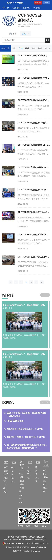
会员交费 (14, 477)
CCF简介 (46, 470)
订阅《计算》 (22, 501)
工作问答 (30, 474)
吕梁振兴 (6, 488)
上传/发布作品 (22, 494)
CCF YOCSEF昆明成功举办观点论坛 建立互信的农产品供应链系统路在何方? (34, 55)
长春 (34, 48)
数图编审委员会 (22, 491)
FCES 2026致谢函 (15, 420)
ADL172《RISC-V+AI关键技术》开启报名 (26, 437)
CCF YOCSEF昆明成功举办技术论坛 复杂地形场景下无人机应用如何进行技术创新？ (34, 122)
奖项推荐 (38, 477)
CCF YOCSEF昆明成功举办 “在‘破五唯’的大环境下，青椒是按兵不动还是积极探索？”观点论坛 (34, 167)
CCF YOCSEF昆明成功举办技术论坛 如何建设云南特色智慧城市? (34, 77)
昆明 (21, 48)
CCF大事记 (46, 484)
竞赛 (6, 470)
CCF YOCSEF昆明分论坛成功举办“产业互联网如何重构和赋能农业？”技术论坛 (34, 256)
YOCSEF (6, 481)
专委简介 (30, 467)
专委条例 (30, 470)
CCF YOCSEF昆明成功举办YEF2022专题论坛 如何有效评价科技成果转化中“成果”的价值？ (34, 144)
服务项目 (46, 480)
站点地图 (16, 7)
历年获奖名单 (38, 474)
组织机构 (46, 473)
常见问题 (37, 7)
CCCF (22, 473)
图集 (22, 487)
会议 (6, 467)
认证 (6, 474)
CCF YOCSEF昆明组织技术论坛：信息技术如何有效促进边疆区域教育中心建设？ (34, 212)
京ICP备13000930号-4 (41, 543)
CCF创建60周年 (46, 487)
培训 (6, 477)
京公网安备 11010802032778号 (17, 543)
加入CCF (38, 2)
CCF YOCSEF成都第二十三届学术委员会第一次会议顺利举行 (25, 307)
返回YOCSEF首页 (15, 2)
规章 (46, 477)
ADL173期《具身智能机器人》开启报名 (25, 428)
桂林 (27, 48)
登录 (46, 2)
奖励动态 (38, 467)
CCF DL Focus (22, 498)
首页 (15, 33)
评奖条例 (38, 481)
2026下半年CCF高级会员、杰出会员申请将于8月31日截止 (26, 414)
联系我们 (26, 7)
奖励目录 (38, 470)
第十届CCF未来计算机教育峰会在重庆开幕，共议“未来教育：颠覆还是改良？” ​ (27, 447)
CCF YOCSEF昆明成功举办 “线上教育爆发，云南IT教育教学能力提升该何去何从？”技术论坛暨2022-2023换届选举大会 (34, 189)
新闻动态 (5, 48)
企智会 (6, 491)
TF (6, 484)
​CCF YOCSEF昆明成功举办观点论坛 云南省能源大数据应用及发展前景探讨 (34, 100)
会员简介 (14, 467)
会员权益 (14, 470)
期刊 (22, 477)
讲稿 (22, 484)
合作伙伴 (14, 481)
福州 (40, 48)
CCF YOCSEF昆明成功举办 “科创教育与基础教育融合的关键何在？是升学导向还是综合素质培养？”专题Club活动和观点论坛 (34, 234)
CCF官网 (5, 7)
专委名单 (30, 477)
